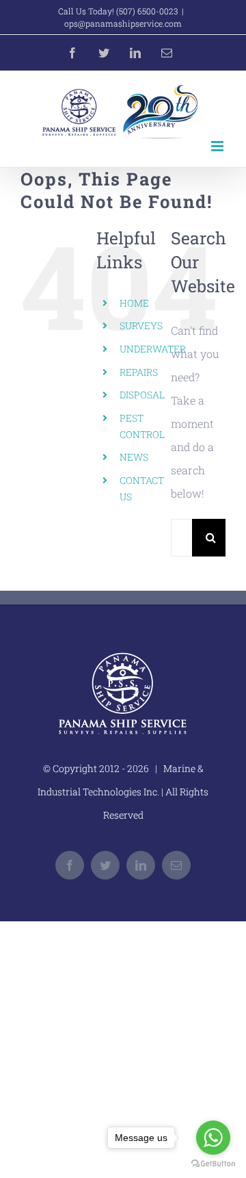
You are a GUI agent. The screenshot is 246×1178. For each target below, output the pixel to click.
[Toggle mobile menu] (218, 146)
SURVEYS (141, 325)
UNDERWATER (153, 348)
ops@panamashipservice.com (123, 23)
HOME (134, 302)
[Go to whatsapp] (213, 1138)
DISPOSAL (142, 394)
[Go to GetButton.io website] (213, 1164)
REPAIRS (139, 372)
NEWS (134, 456)
